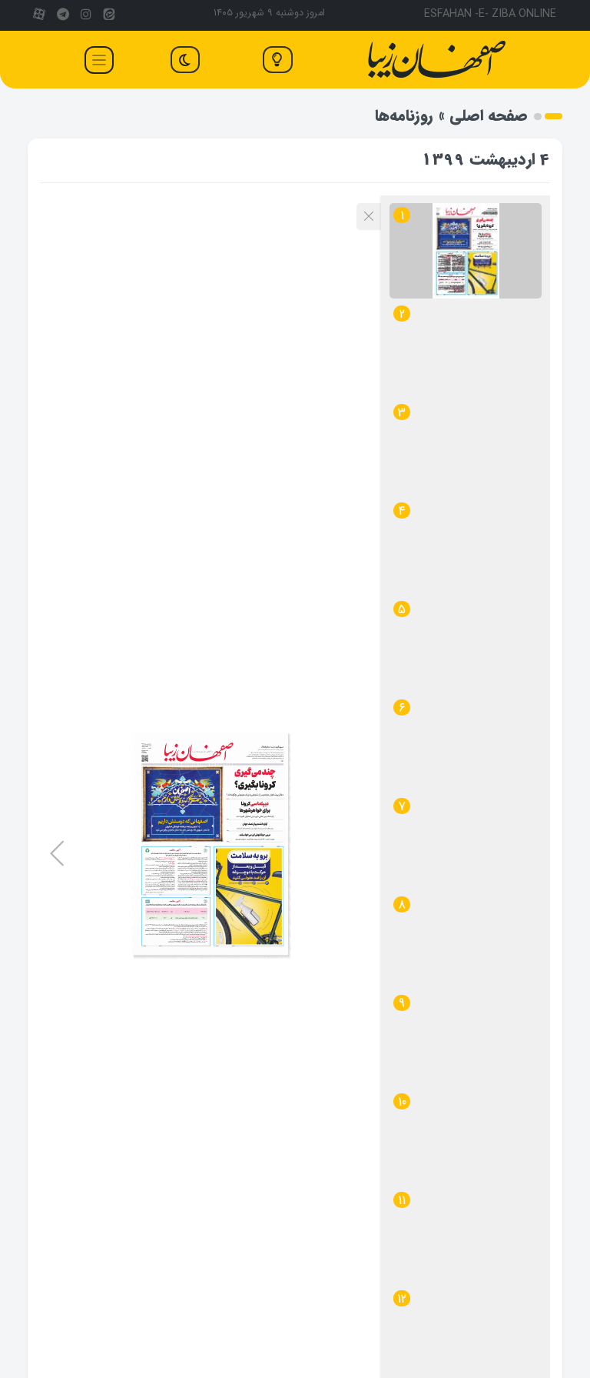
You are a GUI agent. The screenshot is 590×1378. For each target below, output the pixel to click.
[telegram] (62, 15)
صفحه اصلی (488, 116)
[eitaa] (109, 15)
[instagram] (86, 15)
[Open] (99, 60)
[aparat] (39, 15)
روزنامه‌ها (404, 116)
